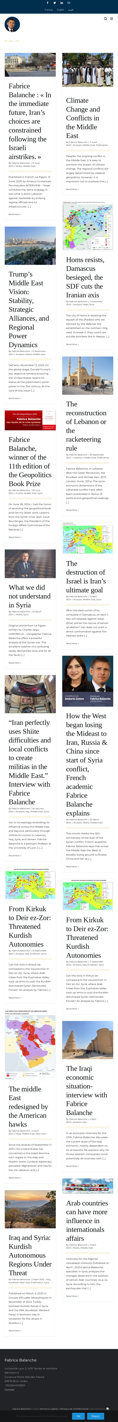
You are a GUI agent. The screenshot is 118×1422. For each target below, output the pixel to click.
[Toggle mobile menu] (111, 18)
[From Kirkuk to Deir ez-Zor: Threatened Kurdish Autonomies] (30, 884)
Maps (85, 304)
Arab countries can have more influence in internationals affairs (87, 1220)
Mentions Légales (49, 1409)
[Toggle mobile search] (105, 18)
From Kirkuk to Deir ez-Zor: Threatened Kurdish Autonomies (30, 926)
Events (19, 493)
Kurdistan (35, 953)
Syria (91, 304)
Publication (102, 145)
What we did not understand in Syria (30, 596)
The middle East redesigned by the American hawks (28, 1106)
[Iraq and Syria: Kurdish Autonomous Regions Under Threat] (30, 1209)
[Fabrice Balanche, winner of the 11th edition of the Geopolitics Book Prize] (30, 420)
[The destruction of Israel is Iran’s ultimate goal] (87, 538)
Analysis (77, 145)
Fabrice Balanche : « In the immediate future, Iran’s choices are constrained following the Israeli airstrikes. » (30, 121)
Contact (10, 1389)
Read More (14, 214)
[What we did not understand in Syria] (30, 563)
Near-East (41, 1133)
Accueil (9, 41)
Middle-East (29, 166)
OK (78, 1416)
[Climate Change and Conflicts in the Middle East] (87, 70)
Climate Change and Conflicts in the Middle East (83, 118)
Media (19, 166)
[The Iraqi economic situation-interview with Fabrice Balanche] (87, 1040)
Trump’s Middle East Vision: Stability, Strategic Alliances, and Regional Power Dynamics (29, 309)
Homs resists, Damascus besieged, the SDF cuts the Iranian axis (85, 277)
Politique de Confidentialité (74, 1409)
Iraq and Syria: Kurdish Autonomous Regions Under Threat (30, 1255)
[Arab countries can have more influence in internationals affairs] (87, 1186)
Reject (96, 1416)
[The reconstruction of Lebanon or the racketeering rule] (87, 376)
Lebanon (78, 457)
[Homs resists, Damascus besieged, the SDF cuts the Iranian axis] (87, 225)
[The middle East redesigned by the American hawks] (30, 1045)
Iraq (27, 811)
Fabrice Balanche (21, 163)
